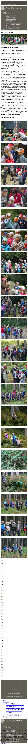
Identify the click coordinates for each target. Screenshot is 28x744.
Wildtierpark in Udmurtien (12, 28)
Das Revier (5, 13)
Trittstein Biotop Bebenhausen (13, 24)
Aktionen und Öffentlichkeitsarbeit (11, 17)
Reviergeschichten (7, 29)
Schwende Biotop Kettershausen (14, 23)
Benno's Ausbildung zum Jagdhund (15, 708)
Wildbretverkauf (10, 25)
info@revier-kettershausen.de (10, 4)
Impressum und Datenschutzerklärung (14, 696)
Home (4, 12)
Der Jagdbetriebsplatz (11, 19)
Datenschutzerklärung (6, 2)
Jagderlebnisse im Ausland (12, 27)
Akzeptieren (3, 743)
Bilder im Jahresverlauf (11, 15)
